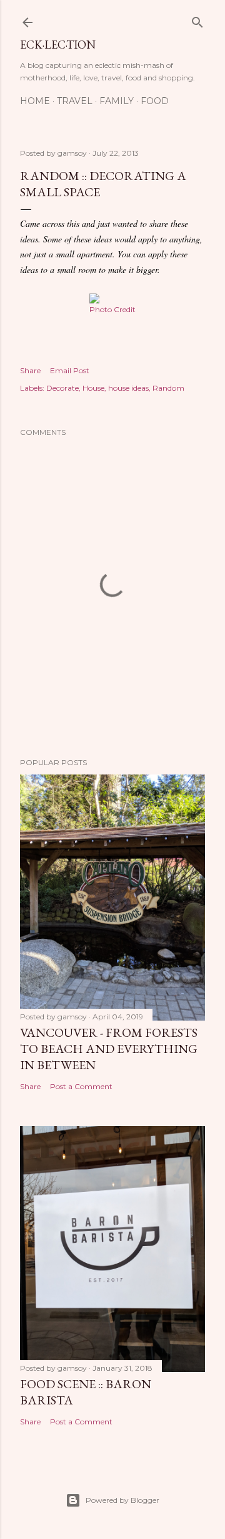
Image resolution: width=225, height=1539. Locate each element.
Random (168, 388)
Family (116, 101)
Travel (74, 101)
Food (155, 101)
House (93, 388)
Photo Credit (112, 309)
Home (35, 101)
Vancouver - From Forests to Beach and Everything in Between (109, 1048)
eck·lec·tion (58, 44)
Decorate (62, 388)
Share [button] (30, 370)
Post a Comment (81, 1086)
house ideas (128, 388)
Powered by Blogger (122, 1500)
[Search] (197, 19)
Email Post (69, 370)
